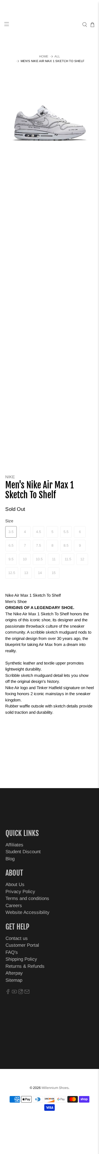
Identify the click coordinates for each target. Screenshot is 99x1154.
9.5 (11, 559)
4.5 (38, 532)
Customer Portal (22, 945)
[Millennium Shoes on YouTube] (14, 992)
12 (82, 559)
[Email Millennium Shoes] (26, 992)
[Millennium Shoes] (49, 24)
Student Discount (23, 851)
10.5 (39, 559)
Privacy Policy (20, 891)
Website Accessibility (28, 912)
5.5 (66, 532)
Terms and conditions (27, 898)
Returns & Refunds (25, 966)
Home (43, 56)
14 (40, 573)
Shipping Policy (21, 959)
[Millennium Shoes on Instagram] (20, 992)
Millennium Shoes (55, 1088)
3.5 (11, 532)
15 (54, 573)
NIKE (10, 476)
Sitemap (14, 980)
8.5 (66, 545)
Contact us (17, 938)
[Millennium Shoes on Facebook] (8, 992)
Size (9, 520)
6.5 (11, 545)
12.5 (11, 573)
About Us (15, 884)
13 (26, 573)
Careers (14, 905)
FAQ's (12, 952)
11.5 (68, 559)
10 (25, 559)
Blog (10, 858)
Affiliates (14, 844)
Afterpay (14, 973)
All (57, 56)
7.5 (38, 545)
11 (54, 559)
